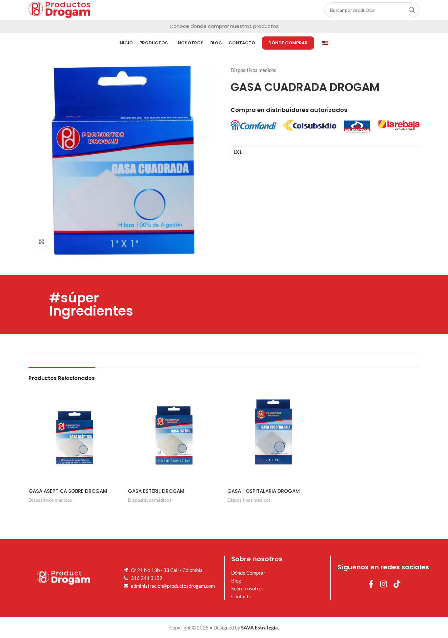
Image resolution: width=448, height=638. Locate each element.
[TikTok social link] (397, 584)
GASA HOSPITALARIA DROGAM (263, 491)
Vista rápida (75, 511)
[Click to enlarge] (41, 242)
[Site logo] (59, 9)
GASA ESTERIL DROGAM (156, 491)
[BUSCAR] (411, 9)
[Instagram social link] (383, 584)
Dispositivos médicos (253, 70)
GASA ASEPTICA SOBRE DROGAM (68, 491)
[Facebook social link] (371, 584)
